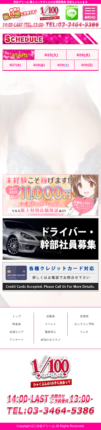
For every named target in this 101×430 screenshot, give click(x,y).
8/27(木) (14, 65)
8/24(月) (18, 55)
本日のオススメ (51, 339)
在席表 (84, 316)
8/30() (86, 65)
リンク (84, 331)
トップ (16, 316)
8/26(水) (82, 55)
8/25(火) (50, 55)
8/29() (62, 65)
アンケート (17, 339)
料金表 (16, 324)
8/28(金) (38, 65)
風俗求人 (50, 331)
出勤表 (50, 316)
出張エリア (17, 331)
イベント (50, 324)
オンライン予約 (84, 324)
